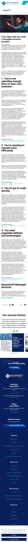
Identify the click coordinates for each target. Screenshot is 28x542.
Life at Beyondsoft (14, 449)
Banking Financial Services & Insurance (14, 495)
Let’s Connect (14, 367)
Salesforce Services (14, 479)
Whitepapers (14, 512)
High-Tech (14, 492)
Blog (14, 508)
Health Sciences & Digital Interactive (14, 499)
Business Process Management (14, 472)
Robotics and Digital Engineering (14, 476)
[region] (14, 533)
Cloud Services (14, 469)
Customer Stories (14, 518)
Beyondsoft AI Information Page (14, 456)
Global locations (14, 425)
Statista (16, 65)
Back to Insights (23, 13)
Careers (14, 452)
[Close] (26, 527)
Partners (14, 483)
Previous (14, 331)
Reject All (14, 535)
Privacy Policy (14, 442)
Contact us (14, 524)
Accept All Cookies (14, 539)
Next (16, 331)
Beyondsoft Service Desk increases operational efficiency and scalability (12, 184)
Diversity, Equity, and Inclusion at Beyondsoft (14, 446)
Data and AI (14, 465)
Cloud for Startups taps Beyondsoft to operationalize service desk (13, 226)
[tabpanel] (12, 342)
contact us (21, 296)
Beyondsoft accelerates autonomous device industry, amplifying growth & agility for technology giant (13, 141)
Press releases (14, 515)
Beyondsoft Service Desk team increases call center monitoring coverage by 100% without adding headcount (13, 279)
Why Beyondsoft (14, 439)
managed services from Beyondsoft (9, 296)
